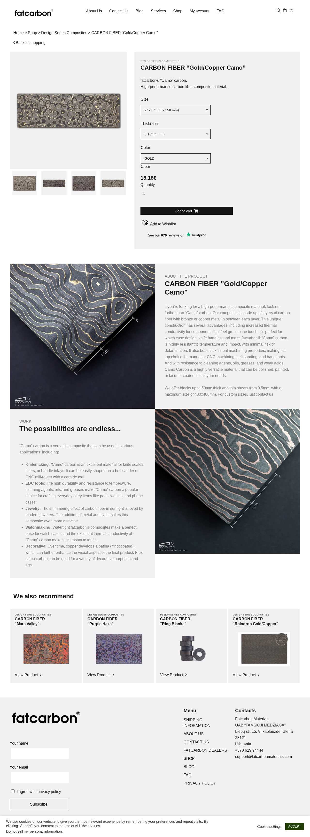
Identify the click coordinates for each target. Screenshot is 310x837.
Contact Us (118, 11)
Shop (177, 11)
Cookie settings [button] (269, 827)
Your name (19, 743)
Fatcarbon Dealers (205, 750)
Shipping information (197, 723)
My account (199, 11)
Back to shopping (30, 43)
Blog (140, 11)
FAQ (220, 11)
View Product (27, 675)
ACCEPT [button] (294, 826)
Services (158, 11)
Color (145, 148)
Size (144, 99)
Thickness (149, 123)
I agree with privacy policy (39, 792)
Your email (19, 767)
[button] (158, 222)
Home (18, 33)
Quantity (147, 185)
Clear (145, 166)
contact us (264, 394)
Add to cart (184, 211)
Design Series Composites (64, 33)
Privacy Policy (200, 783)
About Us (94, 11)
